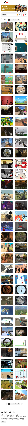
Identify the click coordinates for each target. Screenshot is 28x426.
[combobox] (3, 19)
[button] (3, 9)
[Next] (25, 14)
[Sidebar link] (1, 1)
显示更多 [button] (3, 421)
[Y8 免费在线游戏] (6, 2)
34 (18, 19)
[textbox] (3, 19)
